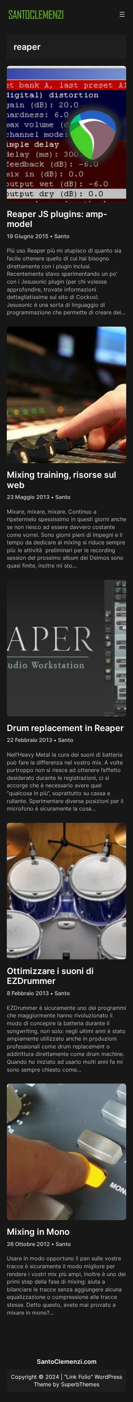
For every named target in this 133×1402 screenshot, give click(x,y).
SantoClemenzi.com (67, 1361)
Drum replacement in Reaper (65, 728)
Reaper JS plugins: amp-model (57, 219)
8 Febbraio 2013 (28, 993)
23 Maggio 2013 (28, 496)
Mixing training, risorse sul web (61, 480)
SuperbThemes (80, 1384)
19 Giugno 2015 (27, 236)
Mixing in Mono (38, 1232)
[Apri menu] (122, 14)
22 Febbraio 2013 (29, 739)
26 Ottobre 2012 (28, 1244)
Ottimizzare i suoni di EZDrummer (50, 976)
